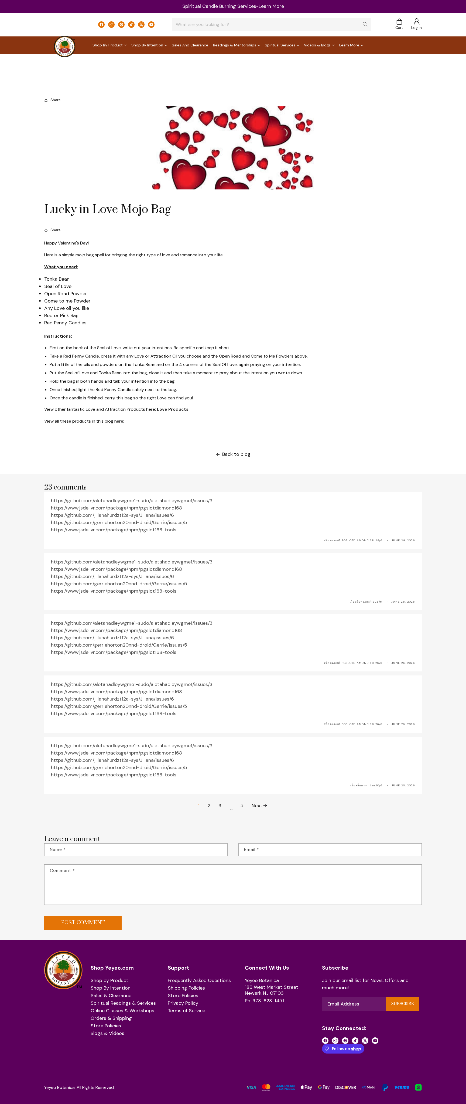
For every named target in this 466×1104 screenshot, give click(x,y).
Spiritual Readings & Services (123, 1003)
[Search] (365, 24)
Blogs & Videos (107, 1034)
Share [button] (55, 99)
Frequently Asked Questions (199, 981)
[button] (399, 24)
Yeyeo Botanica (262, 981)
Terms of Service (186, 1011)
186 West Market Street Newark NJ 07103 (271, 990)
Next (257, 805)
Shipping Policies (186, 988)
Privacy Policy (183, 1003)
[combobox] (271, 24)
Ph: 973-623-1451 (264, 1001)
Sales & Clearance (111, 996)
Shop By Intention (111, 988)
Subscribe (402, 1003)
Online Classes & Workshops (122, 1011)
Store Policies (106, 1026)
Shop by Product (109, 981)
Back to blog (236, 454)
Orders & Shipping (111, 1018)
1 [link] (199, 805)
